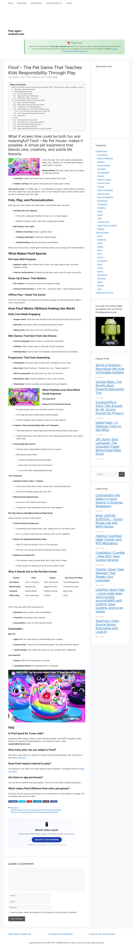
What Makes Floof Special (23, 91)
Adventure (101, 240)
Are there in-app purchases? (27, 126)
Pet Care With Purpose (24, 94)
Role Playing (102, 275)
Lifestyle (100, 187)
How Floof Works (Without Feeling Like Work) (30, 100)
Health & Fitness (104, 179)
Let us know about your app (57, 845)
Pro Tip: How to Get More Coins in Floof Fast (35, 111)
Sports (100, 215)
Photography (102, 201)
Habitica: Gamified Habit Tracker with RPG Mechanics (109, 539)
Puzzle (100, 268)
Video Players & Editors (107, 225)
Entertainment (103, 172)
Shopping (101, 208)
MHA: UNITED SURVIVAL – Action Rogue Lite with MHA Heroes (109, 521)
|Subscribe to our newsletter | (61, 934)
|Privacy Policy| (109, 934)
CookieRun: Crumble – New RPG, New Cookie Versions (110, 556)
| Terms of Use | (95, 934)
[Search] (122, 474)
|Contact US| (25, 934)
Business (101, 162)
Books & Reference (105, 158)
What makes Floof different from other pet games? (35, 128)
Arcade (100, 247)
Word (99, 289)
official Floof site (18, 758)
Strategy (100, 285)
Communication (103, 165)
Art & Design (102, 155)
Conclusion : (22, 115)
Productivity (102, 204)
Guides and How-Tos (54, 3)
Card (99, 254)
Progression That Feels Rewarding (29, 107)
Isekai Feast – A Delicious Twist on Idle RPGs (108, 426)
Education (101, 169)
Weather (100, 229)
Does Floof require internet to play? (29, 124)
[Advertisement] (74, 22)
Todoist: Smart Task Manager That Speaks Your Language (110, 574)
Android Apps (22, 3)
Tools (99, 218)
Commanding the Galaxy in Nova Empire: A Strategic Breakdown (109, 500)
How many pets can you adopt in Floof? (30, 122)
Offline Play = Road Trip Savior (27, 98)
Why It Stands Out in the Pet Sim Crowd (31, 113)
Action (100, 236)
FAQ (16, 118)
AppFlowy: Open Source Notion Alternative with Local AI (107, 626)
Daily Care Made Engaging (26, 102)
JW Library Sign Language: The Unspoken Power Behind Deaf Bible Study (108, 446)
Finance (100, 176)
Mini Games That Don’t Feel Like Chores (30, 104)
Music (99, 264)
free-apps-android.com (16, 32)
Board (99, 250)
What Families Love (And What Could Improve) (33, 109)
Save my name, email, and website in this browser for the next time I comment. (44, 912)
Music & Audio (103, 194)
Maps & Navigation (105, 190)
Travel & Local (103, 222)
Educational (102, 261)
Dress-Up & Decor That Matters (28, 96)
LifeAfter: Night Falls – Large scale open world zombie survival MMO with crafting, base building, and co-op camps (110, 600)
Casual (100, 257)
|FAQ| (10, 934)
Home (10, 3)
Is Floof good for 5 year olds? (27, 120)
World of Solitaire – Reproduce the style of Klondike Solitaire (110, 368)
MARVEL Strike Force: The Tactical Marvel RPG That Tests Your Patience (36, 810)
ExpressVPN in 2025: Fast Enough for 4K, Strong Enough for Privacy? (110, 407)
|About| (16, 934)
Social (99, 211)
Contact (69, 3)
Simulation (14, 807)
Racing (100, 271)
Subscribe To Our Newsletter (47, 840)
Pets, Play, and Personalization (24, 89)
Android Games (36, 3)
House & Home (103, 183)
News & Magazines (105, 197)
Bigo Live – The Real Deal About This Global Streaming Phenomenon (34, 812)
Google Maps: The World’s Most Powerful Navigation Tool (110, 387)
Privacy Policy (42, 845)
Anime (100, 243)
